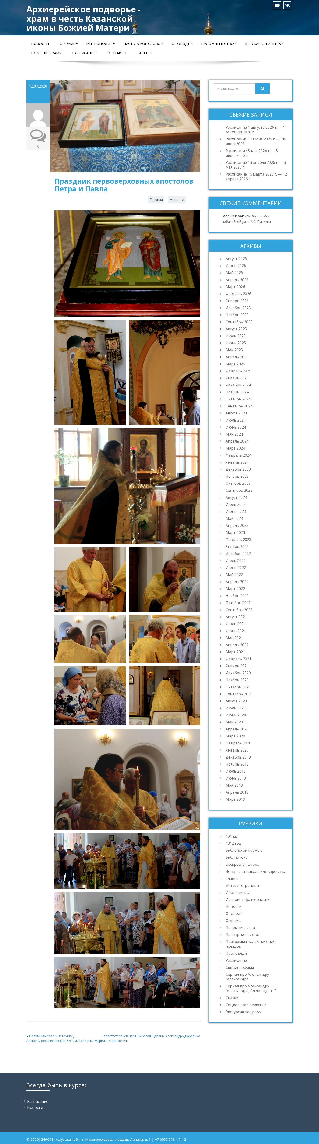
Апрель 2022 (237, 581)
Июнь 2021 (236, 630)
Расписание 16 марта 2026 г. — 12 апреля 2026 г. (256, 176)
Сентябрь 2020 (239, 694)
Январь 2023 (237, 546)
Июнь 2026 (236, 265)
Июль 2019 (236, 771)
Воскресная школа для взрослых (255, 871)
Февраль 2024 (238, 455)
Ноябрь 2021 (237, 595)
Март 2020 (235, 736)
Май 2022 (234, 574)
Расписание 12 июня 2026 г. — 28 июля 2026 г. (255, 141)
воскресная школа (242, 864)
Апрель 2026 (237, 279)
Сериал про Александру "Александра (247, 976)
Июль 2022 (236, 560)
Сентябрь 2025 (239, 321)
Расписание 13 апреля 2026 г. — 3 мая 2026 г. (256, 164)
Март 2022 (235, 588)
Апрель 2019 (237, 792)
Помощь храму (46, 53)
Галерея (145, 53)
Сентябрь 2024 (239, 406)
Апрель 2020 (237, 729)
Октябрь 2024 (238, 399)
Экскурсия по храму (243, 1011)
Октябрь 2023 (238, 483)
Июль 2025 (236, 336)
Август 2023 (236, 497)
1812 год (233, 843)
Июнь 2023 (236, 511)
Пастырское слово (142, 43)
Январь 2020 (237, 750)
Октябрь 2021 (238, 602)
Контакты (116, 53)
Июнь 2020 (236, 715)
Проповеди (236, 953)
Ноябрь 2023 (237, 476)
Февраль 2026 (238, 293)
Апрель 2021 (237, 644)
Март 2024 (235, 448)
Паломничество (217, 43)
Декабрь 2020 (238, 673)
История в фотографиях (247, 899)
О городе (181, 43)
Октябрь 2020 (238, 687)
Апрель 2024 (237, 441)
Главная (156, 199)
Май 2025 (234, 350)
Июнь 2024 (236, 427)
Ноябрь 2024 (237, 392)
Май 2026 (234, 272)
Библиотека (237, 857)
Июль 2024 (236, 420)
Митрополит (99, 43)
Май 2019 (234, 785)
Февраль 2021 (238, 658)
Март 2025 (235, 364)
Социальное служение (246, 1004)
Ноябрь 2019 (237, 764)
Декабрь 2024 (238, 385)
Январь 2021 (237, 666)
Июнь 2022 (236, 567)
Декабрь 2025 (238, 307)
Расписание (84, 53)
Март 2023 (235, 532)
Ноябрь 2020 (237, 680)
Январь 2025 (237, 378)
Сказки (232, 997)
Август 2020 (236, 701)
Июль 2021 (236, 623)
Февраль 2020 (238, 743)
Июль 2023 (236, 504)
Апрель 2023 (237, 525)
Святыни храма (240, 967)
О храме (67, 43)
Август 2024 (236, 413)
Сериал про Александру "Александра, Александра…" (251, 988)
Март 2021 (235, 651)
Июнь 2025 (236, 343)
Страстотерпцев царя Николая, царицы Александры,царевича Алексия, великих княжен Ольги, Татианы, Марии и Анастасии (113, 1038)
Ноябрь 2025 (237, 314)
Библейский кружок (244, 850)
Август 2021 (236, 616)
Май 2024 (234, 434)
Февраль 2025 (238, 371)
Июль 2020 (236, 708)
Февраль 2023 (238, 539)
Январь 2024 (237, 462)
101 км (232, 836)
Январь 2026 (237, 300)
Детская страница (263, 43)
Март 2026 (235, 286)
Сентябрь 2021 (239, 609)
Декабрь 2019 (238, 757)
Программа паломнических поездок (251, 944)
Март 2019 (235, 799)
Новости (40, 43)
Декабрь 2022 (238, 553)
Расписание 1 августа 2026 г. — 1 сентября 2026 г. (255, 129)
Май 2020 (234, 722)
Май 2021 (234, 637)
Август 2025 (236, 328)
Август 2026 (236, 258)
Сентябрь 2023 (239, 490)
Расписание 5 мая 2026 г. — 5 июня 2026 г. (252, 153)
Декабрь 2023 (238, 469)
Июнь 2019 (236, 778)
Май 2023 (234, 518)
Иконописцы (237, 892)
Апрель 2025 (237, 357)
